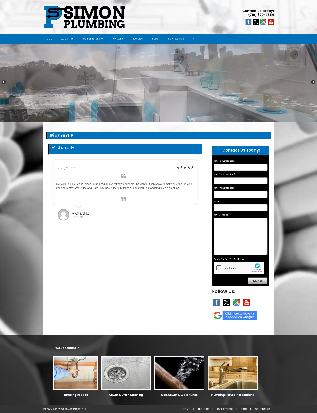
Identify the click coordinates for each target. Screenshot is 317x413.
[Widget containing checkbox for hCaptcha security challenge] (239, 268)
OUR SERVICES (225, 409)
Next (312, 82)
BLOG (244, 409)
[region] (158, 83)
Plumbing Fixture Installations (232, 395)
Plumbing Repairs (75, 395)
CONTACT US (262, 409)
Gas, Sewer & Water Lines (179, 395)
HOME (186, 409)
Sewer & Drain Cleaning (126, 395)
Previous (4, 82)
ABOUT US (203, 409)
